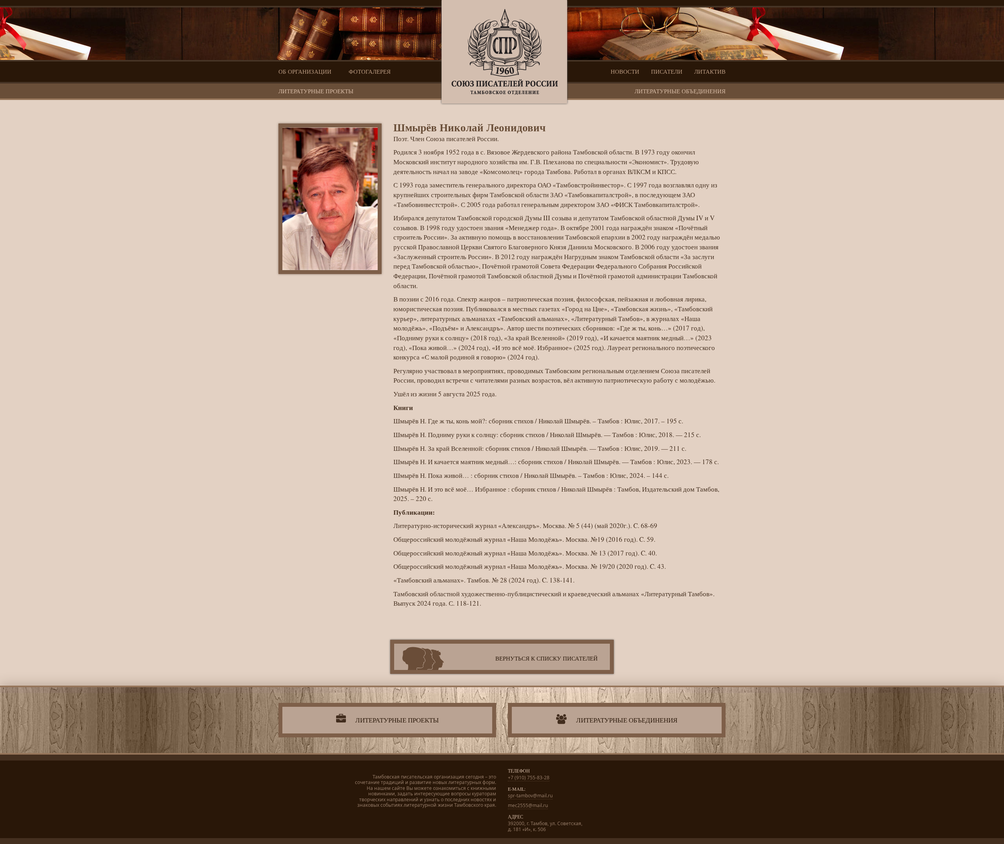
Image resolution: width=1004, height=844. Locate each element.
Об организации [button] (305, 71)
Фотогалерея (370, 71)
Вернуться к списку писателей (546, 658)
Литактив (710, 71)
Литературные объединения (680, 91)
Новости (625, 71)
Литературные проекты (315, 91)
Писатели (666, 71)
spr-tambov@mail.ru (530, 795)
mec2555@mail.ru (528, 805)
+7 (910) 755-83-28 (528, 777)
